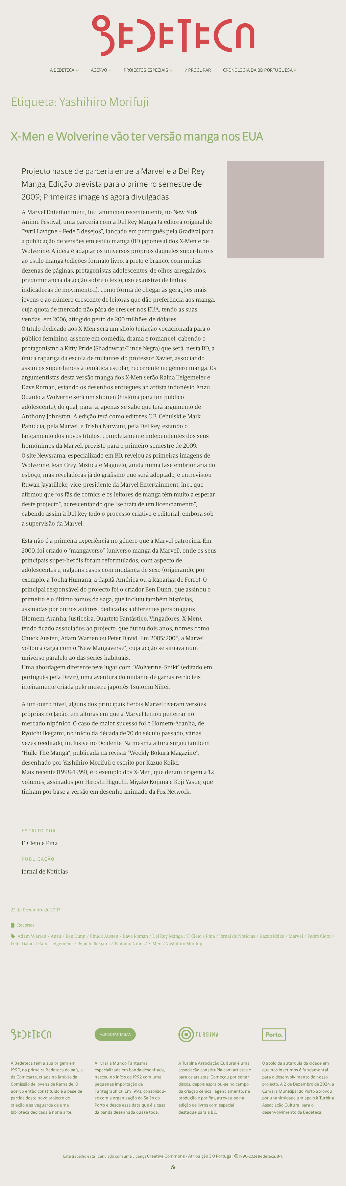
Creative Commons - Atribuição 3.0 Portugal (189, 1156)
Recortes (25, 925)
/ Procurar (198, 70)
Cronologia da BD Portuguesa (258, 70)
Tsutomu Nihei (129, 944)
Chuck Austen (104, 936)
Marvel (296, 936)
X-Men (155, 944)
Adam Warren (32, 936)
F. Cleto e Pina (201, 936)
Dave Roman (135, 936)
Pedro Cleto (318, 936)
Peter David (22, 944)
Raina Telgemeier (55, 944)
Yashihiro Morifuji (184, 944)
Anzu (56, 936)
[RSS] (173, 1167)
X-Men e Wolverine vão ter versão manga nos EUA (137, 136)
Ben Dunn (75, 936)
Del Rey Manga (167, 936)
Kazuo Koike (272, 936)
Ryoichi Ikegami (93, 944)
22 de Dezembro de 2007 (35, 910)
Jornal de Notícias (237, 936)
